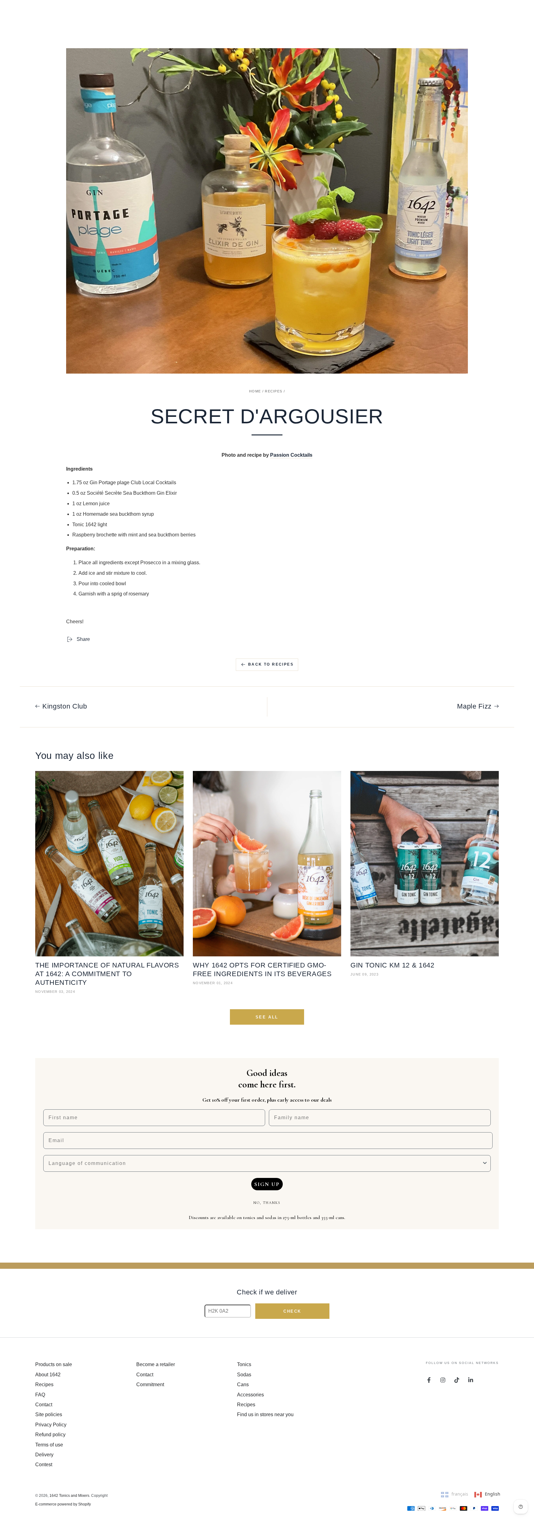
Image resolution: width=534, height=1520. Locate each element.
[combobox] (265, 1163)
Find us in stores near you (265, 1414)
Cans (243, 1384)
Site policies (48, 1414)
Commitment (150, 1384)
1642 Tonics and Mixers (69, 1495)
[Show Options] (485, 1163)
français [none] (459, 1494)
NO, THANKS (267, 1202)
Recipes (273, 391)
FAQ (40, 1394)
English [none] (492, 1494)
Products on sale (53, 1364)
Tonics (244, 1364)
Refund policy (50, 1434)
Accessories (250, 1394)
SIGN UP (267, 1184)
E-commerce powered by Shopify (63, 1504)
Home (255, 391)
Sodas (244, 1374)
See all (267, 1017)
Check (292, 1311)
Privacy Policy (50, 1424)
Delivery (44, 1454)
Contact (43, 1404)
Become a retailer (155, 1364)
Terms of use (49, 1444)
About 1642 (48, 1374)
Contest (43, 1464)
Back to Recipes (271, 664)
